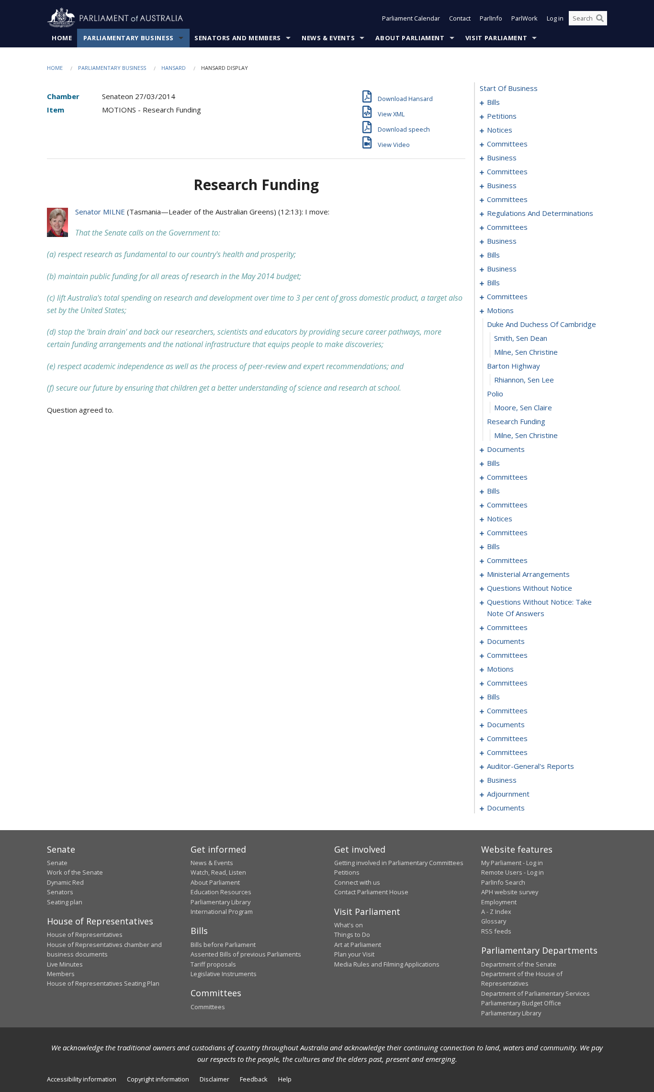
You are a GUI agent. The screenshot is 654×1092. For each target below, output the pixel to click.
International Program (222, 911)
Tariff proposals (213, 964)
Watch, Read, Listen (218, 872)
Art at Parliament (357, 944)
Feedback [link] (254, 1079)
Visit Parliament (496, 38)
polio (495, 393)
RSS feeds (496, 931)
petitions (502, 116)
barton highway (513, 366)
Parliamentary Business (128, 38)
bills (493, 102)
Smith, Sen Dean (520, 338)
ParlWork (524, 18)
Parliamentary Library (220, 902)
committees (507, 143)
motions (500, 310)
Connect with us (357, 882)
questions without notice (529, 588)
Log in (555, 18)
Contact (460, 18)
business (502, 157)
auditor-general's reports (530, 766)
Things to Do (352, 934)
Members (61, 973)
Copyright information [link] (158, 1079)
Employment (499, 902)
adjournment (508, 794)
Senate (57, 862)
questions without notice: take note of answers (539, 607)
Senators (60, 892)
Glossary (493, 921)
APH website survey (509, 892)
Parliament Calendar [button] (411, 18)
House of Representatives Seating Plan (103, 983)
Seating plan (64, 902)
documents (506, 449)
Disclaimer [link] (214, 1079)
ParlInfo (491, 18)
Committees (208, 1006)
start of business (509, 88)
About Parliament (409, 38)
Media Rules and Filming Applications (387, 964)
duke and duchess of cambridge (541, 324)
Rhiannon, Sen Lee (524, 379)
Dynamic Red (65, 882)
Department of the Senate (518, 964)
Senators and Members (237, 38)
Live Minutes (65, 964)
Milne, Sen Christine (526, 352)
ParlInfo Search (503, 882)
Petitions (347, 872)
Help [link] (285, 1079)
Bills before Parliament (223, 944)
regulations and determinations (540, 213)
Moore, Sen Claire (523, 407)
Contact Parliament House (371, 892)
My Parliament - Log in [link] (512, 862)
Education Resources (221, 892)
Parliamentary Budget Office (521, 1003)
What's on (348, 925)
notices (499, 130)
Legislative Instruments (224, 973)
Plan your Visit (354, 954)
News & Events (328, 38)
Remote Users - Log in (512, 872)
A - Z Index (496, 911)
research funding (516, 421)
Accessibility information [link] (81, 1079)
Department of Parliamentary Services (535, 993)
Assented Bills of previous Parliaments (246, 954)
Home (62, 38)
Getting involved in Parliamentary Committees (398, 862)
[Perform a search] (600, 18)
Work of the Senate (75, 872)
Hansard (173, 67)
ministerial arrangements (528, 574)
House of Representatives (85, 934)
